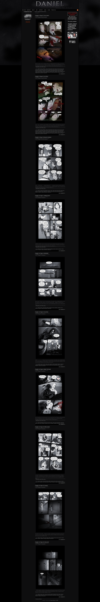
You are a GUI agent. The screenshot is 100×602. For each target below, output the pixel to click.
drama (58, 190)
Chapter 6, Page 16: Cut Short (41, 76)
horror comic (62, 68)
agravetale (46, 190)
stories (36, 538)
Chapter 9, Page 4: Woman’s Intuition (43, 137)
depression (58, 422)
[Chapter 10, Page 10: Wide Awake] (50, 473)
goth (47, 537)
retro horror (59, 70)
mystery (45, 191)
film (59, 190)
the (50, 423)
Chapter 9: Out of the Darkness (43, 139)
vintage (62, 72)
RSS (77, 10)
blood (45, 422)
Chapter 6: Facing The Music (42, 17)
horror (59, 68)
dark (56, 190)
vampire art (47, 71)
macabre (36, 70)
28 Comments (62, 309)
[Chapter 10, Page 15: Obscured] (50, 588)
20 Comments (62, 193)
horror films (41, 69)
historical (50, 307)
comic (51, 190)
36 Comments (62, 424)
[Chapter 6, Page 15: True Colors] (50, 62)
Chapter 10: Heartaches (41, 197)
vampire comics (57, 71)
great (38, 423)
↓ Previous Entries (38, 599)
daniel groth (50, 68)
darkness (51, 364)
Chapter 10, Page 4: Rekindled (41, 253)
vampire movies (62, 71)
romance (49, 191)
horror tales (50, 69)
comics (47, 68)
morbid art (44, 70)
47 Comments (62, 539)
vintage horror (37, 133)
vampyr (42, 249)
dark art (53, 68)
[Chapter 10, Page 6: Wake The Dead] (50, 415)
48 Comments (62, 596)
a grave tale (42, 190)
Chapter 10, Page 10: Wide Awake (42, 426)
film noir (56, 68)
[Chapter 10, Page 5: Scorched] (50, 358)
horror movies (46, 69)
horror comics (37, 69)
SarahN (37, 16)
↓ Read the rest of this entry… (40, 66)
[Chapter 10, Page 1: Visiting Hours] (50, 242)
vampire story (42, 72)
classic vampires (42, 68)
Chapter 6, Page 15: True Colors (42, 15)
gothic (40, 191)
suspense (58, 595)
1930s (39, 68)
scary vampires (40, 71)
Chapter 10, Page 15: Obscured (42, 542)
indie (57, 481)
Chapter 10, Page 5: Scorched (41, 312)
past (46, 595)
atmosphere (42, 422)
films (50, 594)
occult (45, 595)
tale (55, 191)
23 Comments (62, 134)
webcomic (41, 133)
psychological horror (54, 70)
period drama (50, 595)
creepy (44, 307)
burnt (49, 422)
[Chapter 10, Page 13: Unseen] (50, 532)
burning (39, 364)
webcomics (45, 133)
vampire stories (37, 72)
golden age (62, 190)
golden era (37, 191)
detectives (62, 422)
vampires (59, 72)
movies (62, 481)
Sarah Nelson (53, 600)
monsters (46, 423)
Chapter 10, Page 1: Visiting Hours (42, 195)
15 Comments (62, 250)
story (53, 191)
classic (49, 190)
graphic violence (57, 364)
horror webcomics (61, 69)
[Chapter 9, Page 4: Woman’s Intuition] (50, 183)
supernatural (54, 595)
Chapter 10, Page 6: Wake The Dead (43, 369)
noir (46, 70)
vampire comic (52, 71)
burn (47, 422)
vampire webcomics (54, 72)
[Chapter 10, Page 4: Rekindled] (50, 299)
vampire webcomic (48, 72)
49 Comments (62, 366)
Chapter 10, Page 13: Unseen (41, 485)
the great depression (59, 191)
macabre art (40, 70)
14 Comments (62, 73)
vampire (44, 71)
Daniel (50, 4)
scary (51, 191)
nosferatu (49, 70)
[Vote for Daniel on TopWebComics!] (72, 42)
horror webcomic (55, 69)
